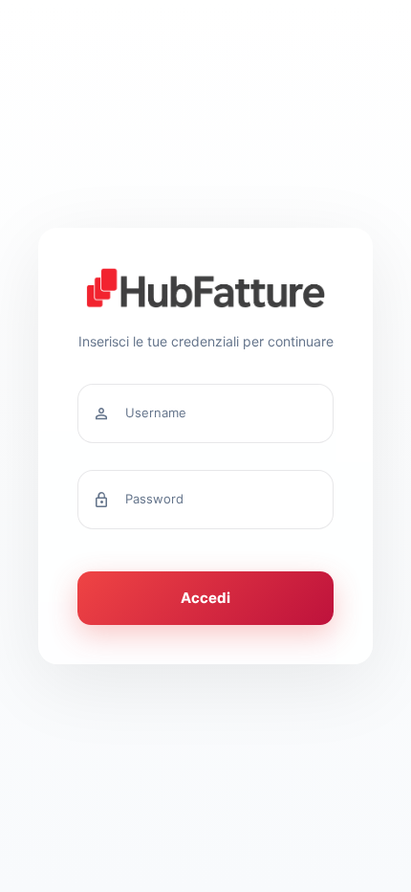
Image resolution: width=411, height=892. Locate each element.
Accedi (205, 598)
